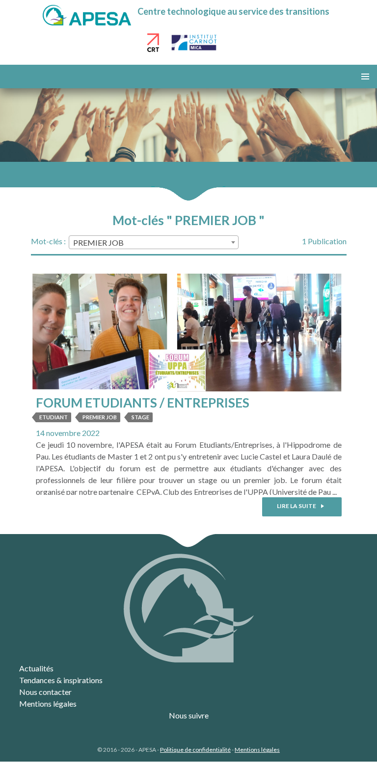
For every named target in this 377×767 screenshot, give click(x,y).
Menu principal (365, 76)
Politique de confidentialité (195, 749)
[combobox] (154, 242)
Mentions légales (48, 703)
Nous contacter (45, 691)
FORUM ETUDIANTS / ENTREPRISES (142, 402)
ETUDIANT (53, 417)
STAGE (140, 417)
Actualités (36, 668)
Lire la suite (297, 506)
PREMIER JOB (99, 417)
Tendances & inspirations (61, 680)
